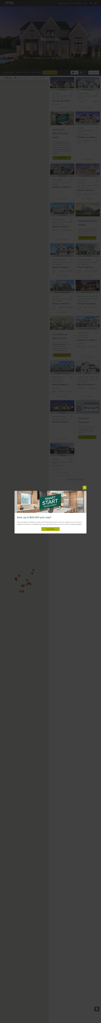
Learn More (50, 529)
